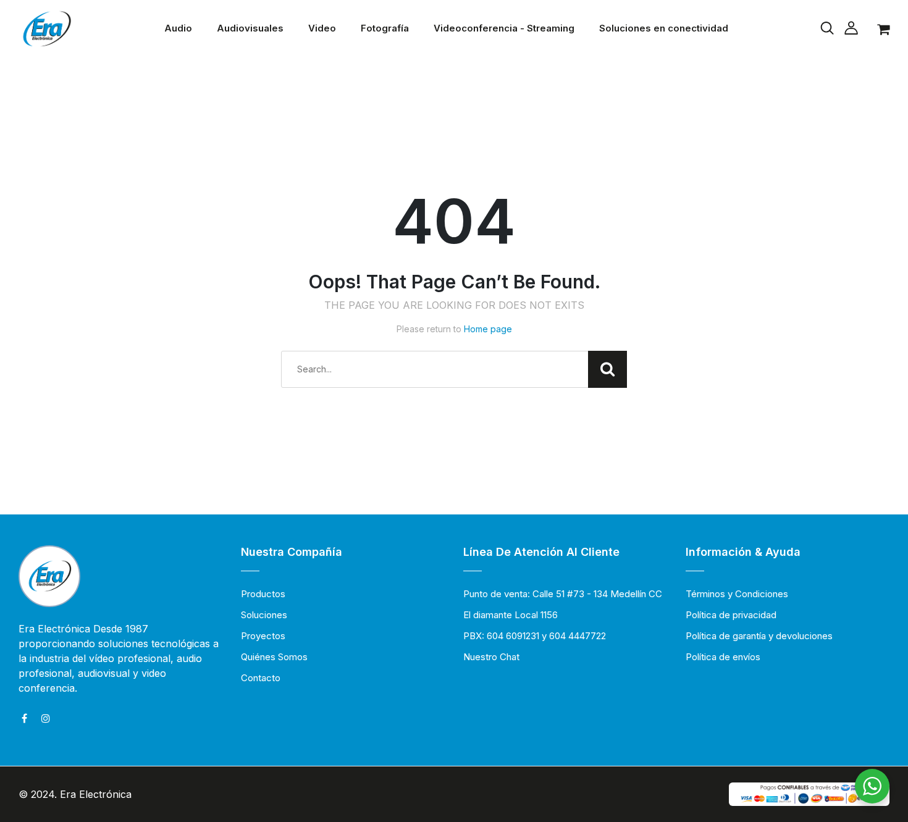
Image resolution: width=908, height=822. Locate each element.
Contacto (260, 678)
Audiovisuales (250, 28)
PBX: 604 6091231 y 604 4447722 (534, 636)
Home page (488, 329)
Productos (263, 594)
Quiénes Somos (274, 657)
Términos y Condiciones (737, 594)
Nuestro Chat (491, 657)
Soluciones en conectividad (663, 28)
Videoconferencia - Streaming (504, 28)
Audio (178, 28)
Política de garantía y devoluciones (759, 636)
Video (322, 28)
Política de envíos (723, 657)
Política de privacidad (731, 615)
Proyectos (263, 636)
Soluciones (264, 615)
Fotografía (385, 28)
